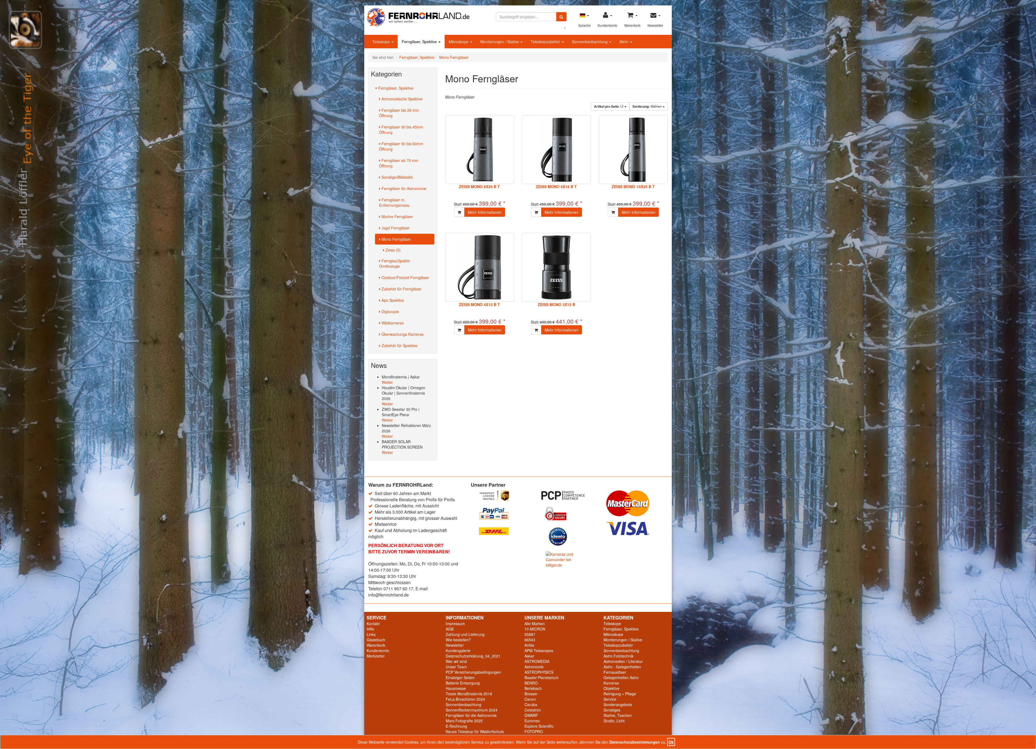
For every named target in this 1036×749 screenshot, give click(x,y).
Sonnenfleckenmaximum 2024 (471, 710)
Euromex (532, 720)
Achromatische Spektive (401, 98)
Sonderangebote (618, 704)
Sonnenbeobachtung (590, 41)
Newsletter (455, 645)
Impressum (455, 623)
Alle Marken (534, 623)
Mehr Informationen (485, 212)
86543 (529, 639)
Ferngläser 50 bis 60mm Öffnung (401, 146)
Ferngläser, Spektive (420, 41)
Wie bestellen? (458, 639)
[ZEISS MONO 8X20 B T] (479, 149)
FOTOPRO (533, 731)
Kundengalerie (458, 650)
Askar (529, 656)
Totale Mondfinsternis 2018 (469, 693)
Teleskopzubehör (546, 41)
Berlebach (533, 688)
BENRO (531, 683)
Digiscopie (389, 311)
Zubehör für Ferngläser (400, 289)
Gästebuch (376, 639)
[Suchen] (561, 16)
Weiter (387, 382)
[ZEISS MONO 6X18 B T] (556, 149)
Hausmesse (456, 688)
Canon (530, 699)
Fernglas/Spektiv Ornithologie (394, 263)
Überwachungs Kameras (402, 334)
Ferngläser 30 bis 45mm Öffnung (401, 129)
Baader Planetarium (541, 677)
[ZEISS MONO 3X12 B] (556, 267)
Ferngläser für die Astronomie (471, 715)
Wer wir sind (456, 661)
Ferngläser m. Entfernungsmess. (394, 202)
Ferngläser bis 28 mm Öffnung (399, 112)
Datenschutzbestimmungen (634, 742)
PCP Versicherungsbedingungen (473, 672)
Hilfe (370, 629)
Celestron (532, 710)
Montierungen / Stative (500, 41)
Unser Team (456, 666)
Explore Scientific (539, 726)
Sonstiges (612, 710)
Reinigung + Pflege (620, 693)
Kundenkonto (378, 650)
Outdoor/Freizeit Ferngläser (404, 277)
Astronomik (534, 666)
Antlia (529, 645)
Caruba (530, 704)
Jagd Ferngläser (395, 228)
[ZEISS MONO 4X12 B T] (479, 267)
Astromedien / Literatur (623, 661)
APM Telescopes (538, 650)
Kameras (611, 683)
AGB (450, 629)
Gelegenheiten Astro (621, 677)
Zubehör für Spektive (398, 345)
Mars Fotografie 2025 (464, 720)
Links (371, 634)
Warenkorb (376, 645)
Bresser (531, 693)
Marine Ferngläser (396, 216)
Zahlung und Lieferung (465, 634)
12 (609, 106)
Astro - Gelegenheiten (622, 666)
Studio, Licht (614, 720)
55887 (529, 634)
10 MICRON (534, 629)
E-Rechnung (456, 726)
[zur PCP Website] (569, 495)
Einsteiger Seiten (460, 677)
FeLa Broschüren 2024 (465, 699)
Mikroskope (459, 41)
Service (610, 699)
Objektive (611, 688)
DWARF (531, 715)
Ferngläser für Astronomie (403, 188)
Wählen (647, 106)
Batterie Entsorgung (463, 683)
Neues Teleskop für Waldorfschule (475, 731)
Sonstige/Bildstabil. (397, 177)
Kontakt (373, 623)
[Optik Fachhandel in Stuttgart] (418, 17)
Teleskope (381, 41)
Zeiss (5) (392, 250)
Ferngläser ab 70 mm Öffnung (398, 163)
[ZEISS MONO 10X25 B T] (633, 149)
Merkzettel (375, 656)
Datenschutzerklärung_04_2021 (473, 656)
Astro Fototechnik (618, 656)
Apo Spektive (392, 300)
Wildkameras (392, 323)
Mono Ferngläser (395, 239)
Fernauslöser (615, 672)
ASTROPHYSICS (538, 672)
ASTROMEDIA (536, 661)
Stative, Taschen (618, 715)
